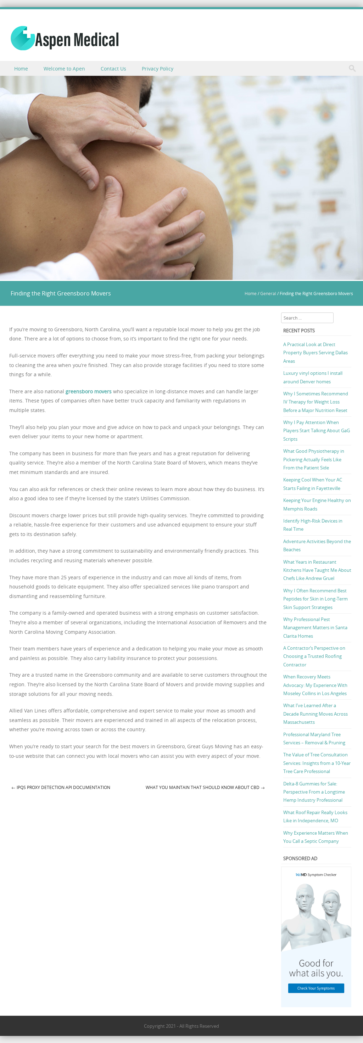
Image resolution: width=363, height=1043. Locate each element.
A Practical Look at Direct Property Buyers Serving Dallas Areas (315, 352)
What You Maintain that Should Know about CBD (205, 787)
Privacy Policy (157, 68)
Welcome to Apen (64, 68)
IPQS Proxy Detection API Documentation (60, 787)
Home (21, 68)
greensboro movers (89, 391)
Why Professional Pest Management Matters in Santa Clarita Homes (315, 627)
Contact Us (113, 68)
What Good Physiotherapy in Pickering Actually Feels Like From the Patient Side (313, 459)
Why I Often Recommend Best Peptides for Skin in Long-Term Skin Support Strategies (315, 598)
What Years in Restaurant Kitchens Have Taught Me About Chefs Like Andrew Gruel (317, 570)
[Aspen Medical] (64, 38)
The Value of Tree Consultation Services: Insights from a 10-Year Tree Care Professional (317, 762)
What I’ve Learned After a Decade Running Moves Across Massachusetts (315, 713)
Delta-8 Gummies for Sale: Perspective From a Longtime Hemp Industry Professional (314, 792)
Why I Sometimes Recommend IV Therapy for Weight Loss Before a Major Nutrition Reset (315, 401)
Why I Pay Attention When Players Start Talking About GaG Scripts (316, 430)
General (268, 293)
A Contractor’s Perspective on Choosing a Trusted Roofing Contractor (314, 656)
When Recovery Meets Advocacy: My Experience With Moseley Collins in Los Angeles (315, 685)
